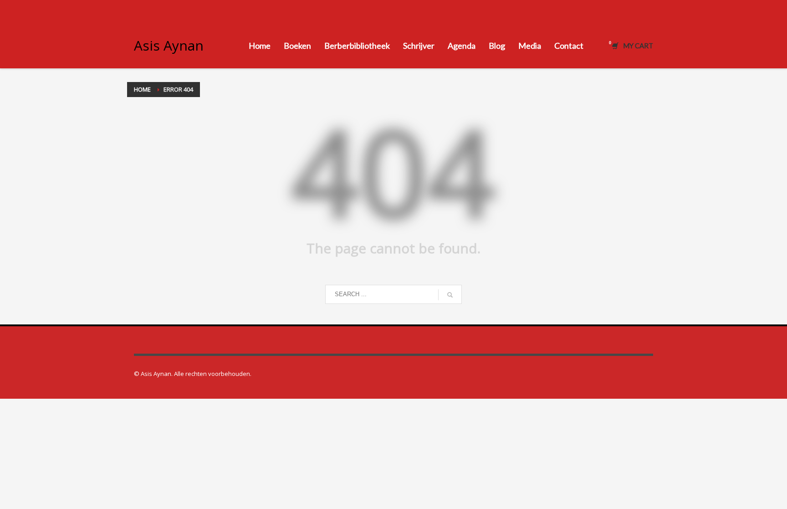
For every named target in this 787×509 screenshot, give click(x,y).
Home (142, 89)
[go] (450, 294)
